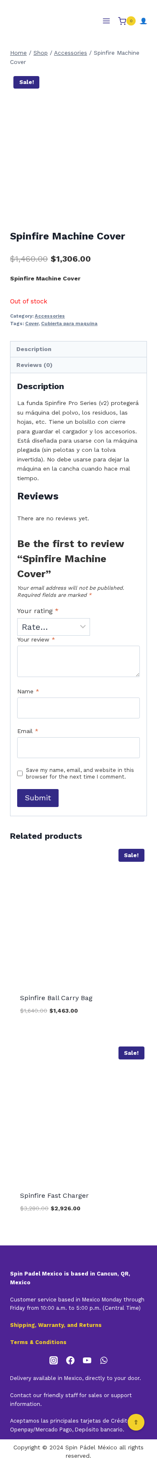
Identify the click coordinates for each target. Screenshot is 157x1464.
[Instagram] (53, 1360)
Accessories (50, 316)
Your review (36, 639)
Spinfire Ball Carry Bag (56, 998)
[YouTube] (87, 1360)
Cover (32, 323)
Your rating (38, 611)
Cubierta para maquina (69, 323)
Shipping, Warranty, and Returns (56, 1325)
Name (28, 691)
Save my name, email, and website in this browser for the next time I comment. (80, 773)
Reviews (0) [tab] (34, 365)
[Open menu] (106, 21)
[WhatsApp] (103, 1360)
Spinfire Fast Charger (54, 1195)
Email (28, 731)
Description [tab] (33, 349)
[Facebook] (70, 1360)
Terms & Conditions (38, 1342)
